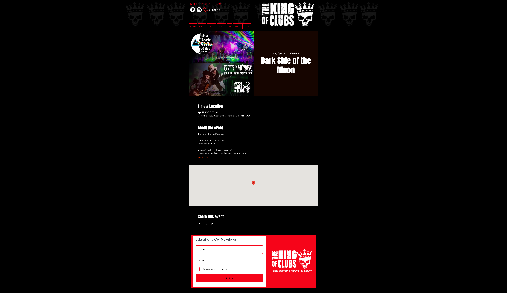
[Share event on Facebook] (199, 224)
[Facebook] (192, 9)
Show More (203, 157)
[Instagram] (199, 9)
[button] (229, 26)
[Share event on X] (205, 224)
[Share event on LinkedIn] (212, 224)
